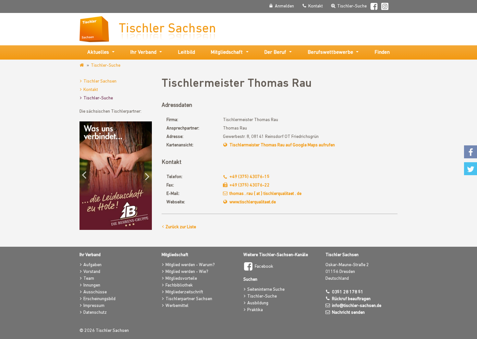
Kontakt (90, 89)
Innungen (91, 285)
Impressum (93, 305)
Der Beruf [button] (275, 52)
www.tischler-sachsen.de (82, 65)
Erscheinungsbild (99, 299)
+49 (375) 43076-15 (249, 177)
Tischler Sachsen (99, 81)
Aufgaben (92, 265)
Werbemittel (177, 305)
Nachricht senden (348, 312)
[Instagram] (385, 7)
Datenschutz (95, 312)
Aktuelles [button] (98, 52)
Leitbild (186, 52)
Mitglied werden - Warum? (190, 265)
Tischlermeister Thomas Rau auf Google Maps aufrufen (282, 145)
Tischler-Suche (105, 65)
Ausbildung (257, 303)
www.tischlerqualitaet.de (252, 202)
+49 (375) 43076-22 (249, 185)
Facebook (264, 266)
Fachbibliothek (179, 285)
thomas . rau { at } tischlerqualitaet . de (265, 193)
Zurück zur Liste (180, 227)
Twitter (470, 168)
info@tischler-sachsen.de (356, 305)
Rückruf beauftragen (351, 299)
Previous (86, 175)
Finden (382, 52)
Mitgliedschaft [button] (227, 52)
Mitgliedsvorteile (181, 278)
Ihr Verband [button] (143, 52)
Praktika (255, 310)
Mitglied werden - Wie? (186, 271)
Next (145, 175)
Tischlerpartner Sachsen (188, 299)
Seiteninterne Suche (266, 289)
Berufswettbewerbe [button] (330, 52)
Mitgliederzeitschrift (184, 292)
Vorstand (91, 271)
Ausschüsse (95, 292)
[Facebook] (374, 7)
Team (88, 278)
